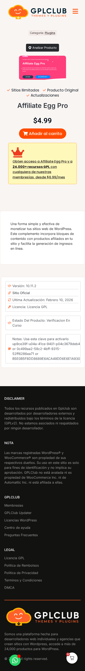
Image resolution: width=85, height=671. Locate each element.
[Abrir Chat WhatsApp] (15, 660)
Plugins (50, 33)
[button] (42, 133)
